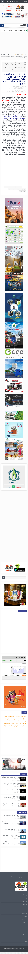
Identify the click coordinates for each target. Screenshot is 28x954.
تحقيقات (25, 916)
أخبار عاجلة (17, 87)
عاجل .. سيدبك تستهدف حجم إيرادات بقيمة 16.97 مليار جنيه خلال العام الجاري (11, 842)
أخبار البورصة (24, 913)
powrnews (21, 88)
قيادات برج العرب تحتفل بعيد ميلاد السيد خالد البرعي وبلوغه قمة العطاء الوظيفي (11, 784)
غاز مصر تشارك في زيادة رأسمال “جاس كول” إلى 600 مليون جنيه (11, 816)
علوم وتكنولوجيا (24, 923)
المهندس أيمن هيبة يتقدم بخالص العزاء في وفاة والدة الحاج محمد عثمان (11, 790)
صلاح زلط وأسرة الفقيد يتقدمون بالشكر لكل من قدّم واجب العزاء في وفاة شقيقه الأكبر (11, 805)
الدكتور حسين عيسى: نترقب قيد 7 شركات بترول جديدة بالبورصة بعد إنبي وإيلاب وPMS (11, 823)
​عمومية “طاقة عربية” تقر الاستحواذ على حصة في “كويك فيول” (11, 830)
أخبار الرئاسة (24, 908)
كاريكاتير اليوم (24, 935)
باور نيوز (6, 88)
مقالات (26, 926)
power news (16, 88)
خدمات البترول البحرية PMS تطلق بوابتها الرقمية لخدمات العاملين (11, 836)
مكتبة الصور (25, 938)
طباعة (16, 91)
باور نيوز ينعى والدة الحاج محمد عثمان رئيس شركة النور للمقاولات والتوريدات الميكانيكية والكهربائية (12, 797)
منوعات (26, 941)
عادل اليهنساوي (20, 90)
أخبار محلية (25, 904)
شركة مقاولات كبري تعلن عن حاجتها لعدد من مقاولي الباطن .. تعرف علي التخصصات (14, 719)
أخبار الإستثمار (24, 895)
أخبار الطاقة (22, 87)
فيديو (26, 932)
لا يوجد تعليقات (23, 91)
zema (23, 86)
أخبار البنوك (25, 898)
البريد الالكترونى (10, 91)
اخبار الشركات (24, 920)
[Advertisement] (14, 42)
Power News (6, 948)
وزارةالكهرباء (13, 90)
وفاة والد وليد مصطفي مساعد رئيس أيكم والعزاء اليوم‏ (11, 777)
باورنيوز (24, 90)
